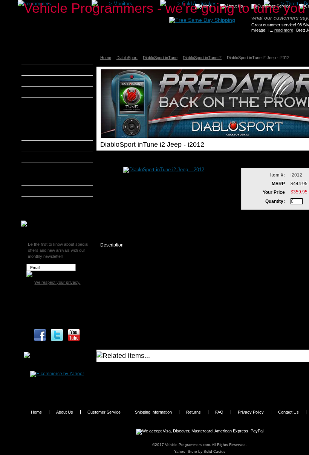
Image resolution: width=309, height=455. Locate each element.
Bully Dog (41, 91)
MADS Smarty (46, 179)
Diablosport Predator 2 (55, 121)
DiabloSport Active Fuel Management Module (56, 133)
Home (105, 57)
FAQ (219, 412)
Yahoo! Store (185, 451)
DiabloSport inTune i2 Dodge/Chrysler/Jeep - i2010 (159, 369)
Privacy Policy (251, 412)
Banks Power (45, 81)
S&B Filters (43, 190)
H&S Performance (50, 157)
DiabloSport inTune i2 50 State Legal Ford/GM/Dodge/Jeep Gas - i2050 (166, 388)
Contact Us (288, 412)
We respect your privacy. (57, 282)
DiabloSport (127, 57)
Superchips (43, 213)
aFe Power (42, 58)
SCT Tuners (43, 202)
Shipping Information (153, 412)
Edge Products (47, 146)
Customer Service (104, 412)
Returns (193, 412)
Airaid (37, 69)
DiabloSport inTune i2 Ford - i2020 (144, 376)
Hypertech (42, 168)
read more (283, 30)
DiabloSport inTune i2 (202, 57)
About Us (64, 412)
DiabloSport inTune (160, 57)
